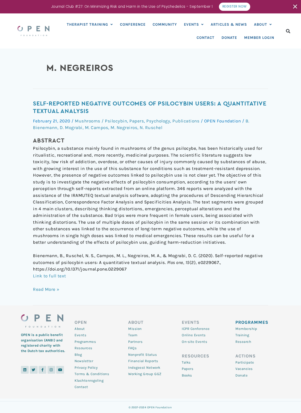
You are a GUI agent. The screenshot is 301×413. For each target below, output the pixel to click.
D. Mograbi (71, 127)
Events (191, 24)
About (260, 24)
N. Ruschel (151, 127)
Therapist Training (87, 24)
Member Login (259, 37)
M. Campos (96, 127)
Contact (205, 37)
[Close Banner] (295, 6)
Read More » (46, 289)
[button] (288, 31)
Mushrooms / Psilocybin (101, 121)
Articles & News (229, 24)
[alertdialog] (150, 6)
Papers (136, 121)
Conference (133, 24)
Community (165, 24)
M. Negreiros (124, 127)
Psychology (158, 121)
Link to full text (49, 276)
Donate (229, 37)
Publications (185, 121)
